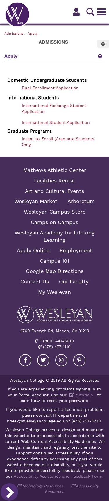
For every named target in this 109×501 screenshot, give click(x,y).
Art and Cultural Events (54, 191)
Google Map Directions (54, 271)
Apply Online (33, 250)
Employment (76, 250)
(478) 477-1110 (56, 346)
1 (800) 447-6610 (56, 341)
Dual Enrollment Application (50, 88)
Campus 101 (54, 261)
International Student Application (56, 122)
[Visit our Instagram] (61, 360)
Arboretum (81, 201)
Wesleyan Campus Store (54, 212)
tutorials (83, 394)
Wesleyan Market (35, 201)
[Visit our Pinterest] (79, 360)
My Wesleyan (54, 292)
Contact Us (34, 282)
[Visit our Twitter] (43, 360)
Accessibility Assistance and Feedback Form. (58, 476)
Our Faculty (74, 282)
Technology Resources (42, 486)
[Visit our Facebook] (25, 360)
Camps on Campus (54, 222)
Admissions (13, 33)
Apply (32, 33)
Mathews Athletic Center (54, 170)
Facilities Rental (54, 181)
